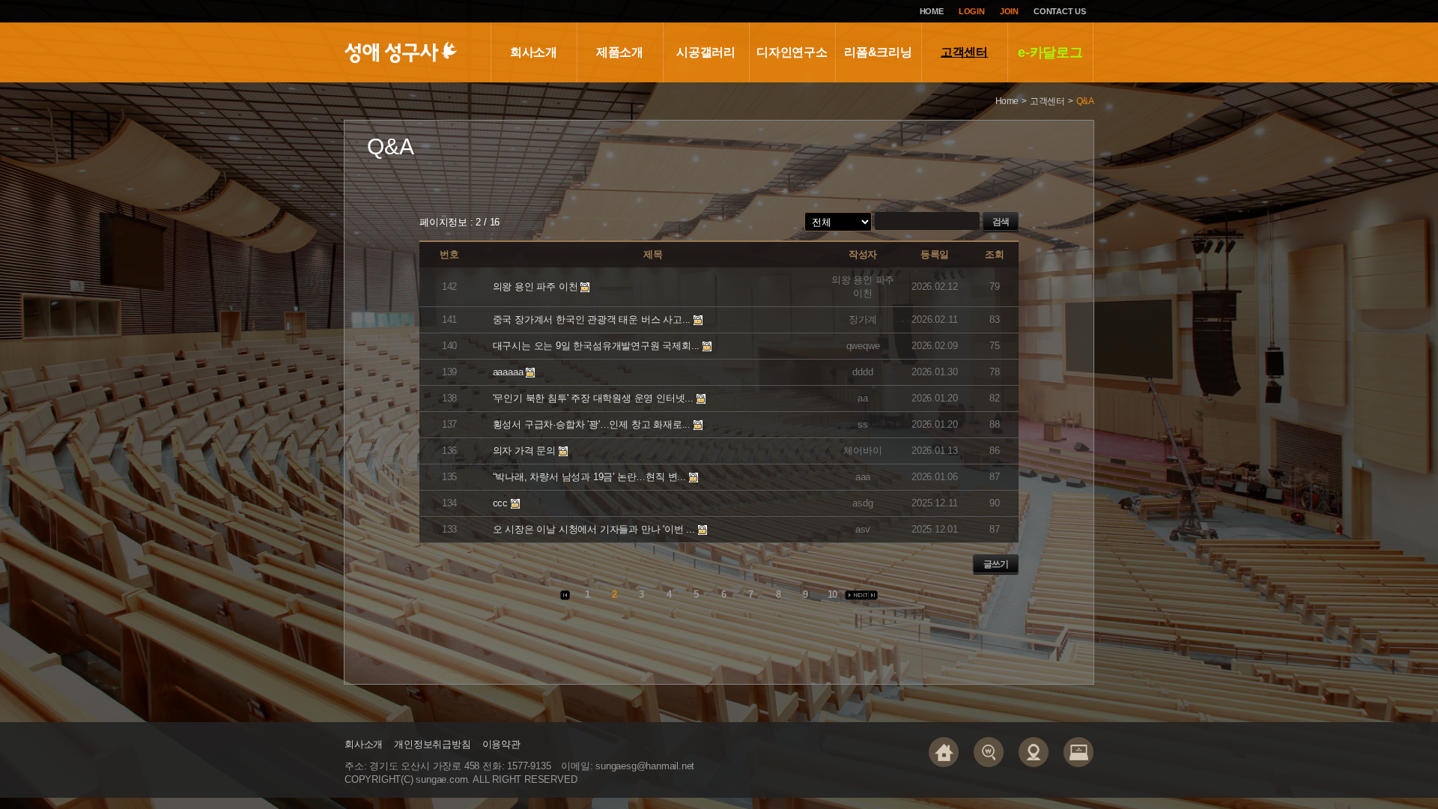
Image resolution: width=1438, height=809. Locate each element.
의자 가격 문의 (524, 450)
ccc (500, 503)
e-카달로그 (1050, 52)
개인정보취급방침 (432, 744)
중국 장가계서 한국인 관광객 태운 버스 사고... (592, 319)
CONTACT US (1060, 11)
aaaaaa (508, 372)
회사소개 (533, 52)
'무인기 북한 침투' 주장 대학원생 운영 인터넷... (593, 398)
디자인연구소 (792, 52)
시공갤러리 (705, 52)
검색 (1000, 221)
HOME (932, 11)
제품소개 (619, 52)
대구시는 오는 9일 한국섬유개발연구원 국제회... (596, 345)
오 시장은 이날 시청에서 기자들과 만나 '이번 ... (594, 529)
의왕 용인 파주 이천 (537, 286)
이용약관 (501, 744)
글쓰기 (995, 564)
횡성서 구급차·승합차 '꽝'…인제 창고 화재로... (592, 424)
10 (832, 594)
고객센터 (964, 52)
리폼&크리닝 (878, 52)
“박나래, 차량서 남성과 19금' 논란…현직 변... (589, 476)
